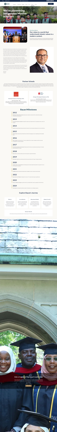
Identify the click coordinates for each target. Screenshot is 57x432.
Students (23, 4)
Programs (14, 4)
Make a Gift (28, 385)
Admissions (19, 4)
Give (29, 4)
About (32, 4)
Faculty (26, 4)
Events (36, 4)
